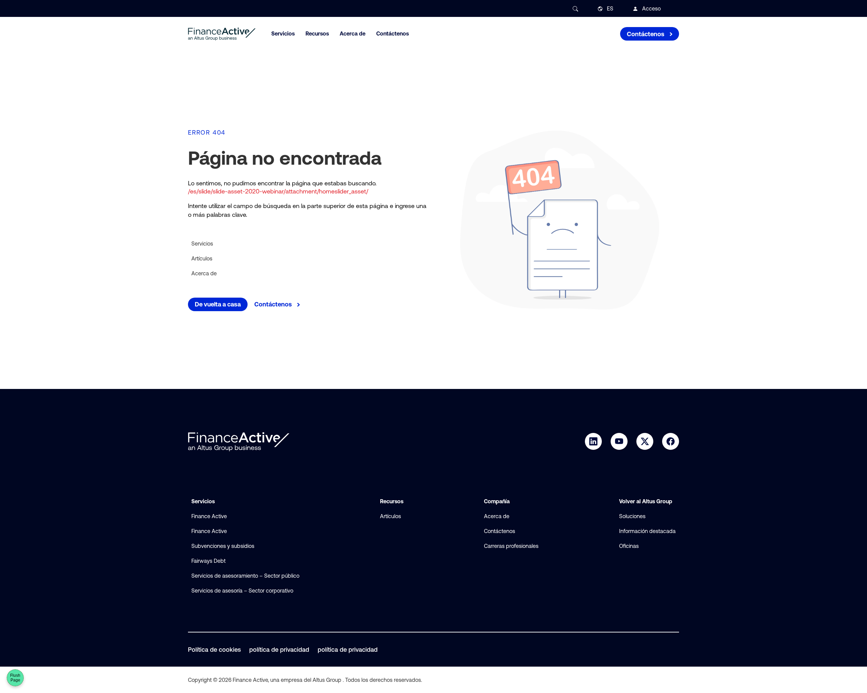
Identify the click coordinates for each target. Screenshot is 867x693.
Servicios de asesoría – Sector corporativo (242, 590)
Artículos (201, 258)
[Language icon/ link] (600, 9)
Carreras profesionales (511, 546)
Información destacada (647, 531)
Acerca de (204, 273)
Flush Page (15, 678)
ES (610, 8)
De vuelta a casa (218, 304)
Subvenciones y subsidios (222, 546)
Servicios (202, 243)
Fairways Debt (208, 561)
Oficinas (629, 546)
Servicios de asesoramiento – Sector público (245, 576)
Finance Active (209, 516)
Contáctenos (499, 531)
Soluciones (632, 516)
